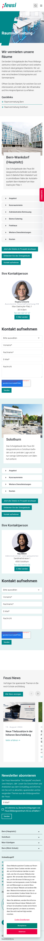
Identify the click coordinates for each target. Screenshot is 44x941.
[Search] (35, 5)
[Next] (38, 693)
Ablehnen (22, 932)
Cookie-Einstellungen (22, 920)
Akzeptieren (22, 926)
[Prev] (31, 693)
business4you (8, 939)
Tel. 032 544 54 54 (22, 565)
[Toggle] (41, 5)
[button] (22, 198)
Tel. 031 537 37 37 (22, 313)
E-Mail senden (22, 317)
